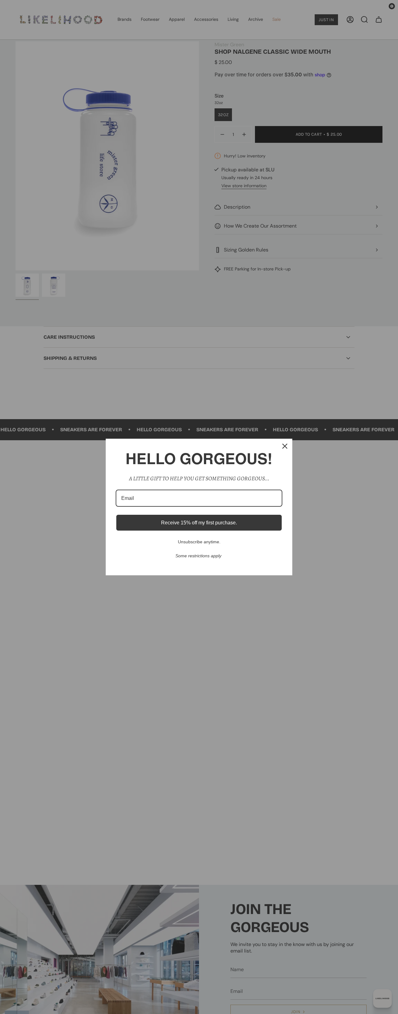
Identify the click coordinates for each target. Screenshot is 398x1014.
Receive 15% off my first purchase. (199, 522)
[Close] (284, 446)
